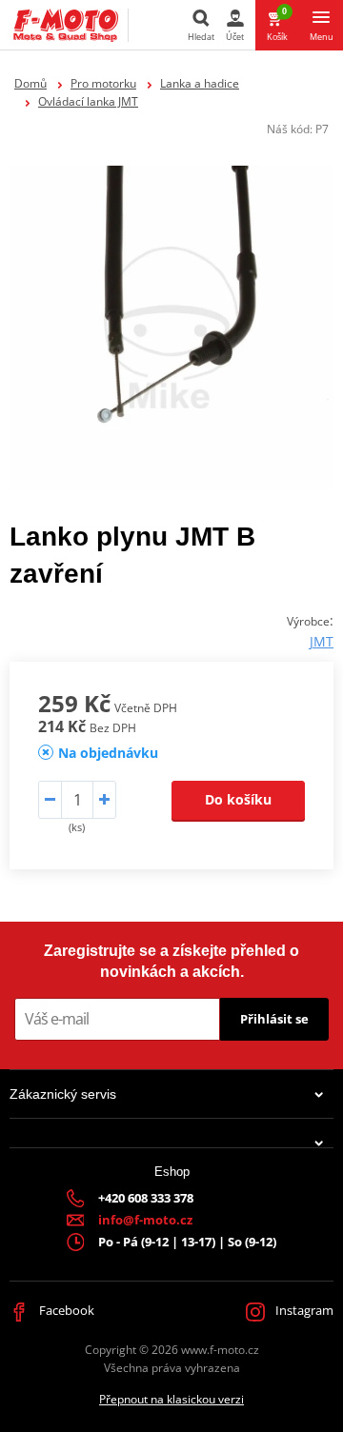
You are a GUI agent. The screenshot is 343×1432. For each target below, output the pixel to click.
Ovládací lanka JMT (88, 101)
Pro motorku (103, 83)
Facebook (65, 1310)
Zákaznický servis (63, 1094)
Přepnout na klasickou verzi (171, 1399)
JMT (321, 641)
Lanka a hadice (199, 83)
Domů (30, 83)
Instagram (302, 1310)
